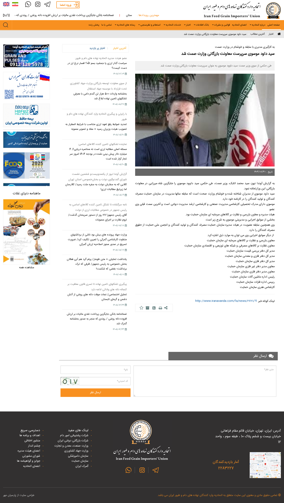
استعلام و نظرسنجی (150, 25)
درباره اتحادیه (258, 25)
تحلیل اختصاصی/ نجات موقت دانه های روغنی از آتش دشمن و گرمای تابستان (97, 297)
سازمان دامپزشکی (78, 456)
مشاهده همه (26, 267)
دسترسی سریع (30, 430)
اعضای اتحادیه (239, 25)
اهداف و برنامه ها (30, 435)
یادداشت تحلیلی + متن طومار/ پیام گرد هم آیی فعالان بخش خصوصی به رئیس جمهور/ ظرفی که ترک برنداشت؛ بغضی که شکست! (97, 264)
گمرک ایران (81, 466)
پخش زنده (94, 25)
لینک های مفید (78, 430)
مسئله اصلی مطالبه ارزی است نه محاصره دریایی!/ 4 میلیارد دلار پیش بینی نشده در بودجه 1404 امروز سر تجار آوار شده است (98, 154)
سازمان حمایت (80, 461)
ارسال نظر (95, 392)
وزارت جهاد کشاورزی (76, 450)
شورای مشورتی (31, 456)
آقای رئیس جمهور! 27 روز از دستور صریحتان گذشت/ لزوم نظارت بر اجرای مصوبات (97, 217)
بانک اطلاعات (202, 25)
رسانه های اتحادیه (126, 25)
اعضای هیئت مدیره (29, 450)
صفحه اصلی (273, 25)
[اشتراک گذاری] (166, 308)
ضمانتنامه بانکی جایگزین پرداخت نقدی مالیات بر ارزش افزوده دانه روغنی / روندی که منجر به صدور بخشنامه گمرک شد (97, 319)
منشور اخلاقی (32, 440)
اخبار (188, 25)
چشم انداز (34, 445)
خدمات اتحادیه (173, 25)
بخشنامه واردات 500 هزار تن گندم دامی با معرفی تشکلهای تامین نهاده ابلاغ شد (100, 96)
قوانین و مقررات (222, 25)
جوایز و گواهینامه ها (28, 461)
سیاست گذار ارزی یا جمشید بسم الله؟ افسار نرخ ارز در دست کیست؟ (97, 65)
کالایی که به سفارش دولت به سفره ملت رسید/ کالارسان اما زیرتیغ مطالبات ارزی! (96, 187)
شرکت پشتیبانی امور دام (74, 435)
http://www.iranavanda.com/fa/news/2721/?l (226, 301)
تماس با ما (106, 25)
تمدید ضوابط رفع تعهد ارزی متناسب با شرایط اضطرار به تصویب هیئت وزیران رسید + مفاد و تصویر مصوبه (96, 126)
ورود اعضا (65, 5)
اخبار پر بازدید (97, 48)
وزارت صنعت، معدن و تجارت (71, 445)
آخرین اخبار (119, 48)
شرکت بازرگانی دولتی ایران (73, 440)
